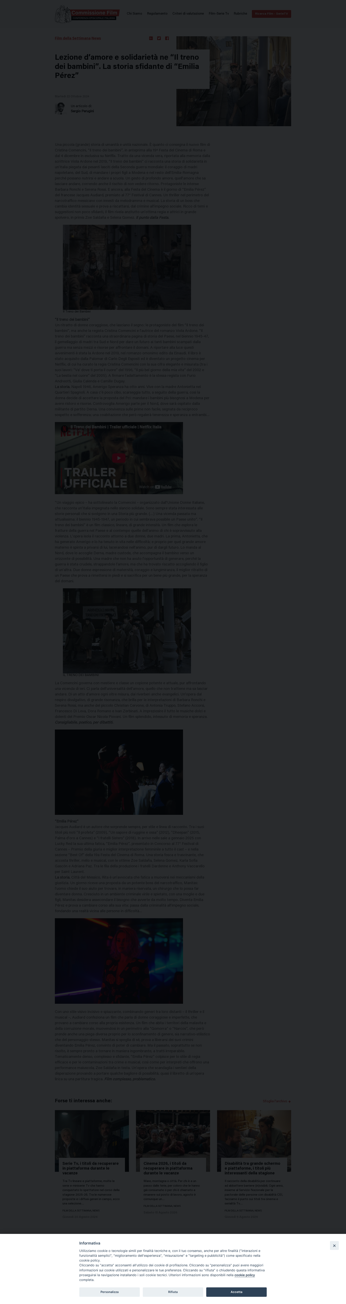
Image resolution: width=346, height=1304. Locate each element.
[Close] (334, 1245)
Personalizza (110, 1292)
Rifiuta (173, 1292)
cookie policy (244, 1275)
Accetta (236, 1292)
